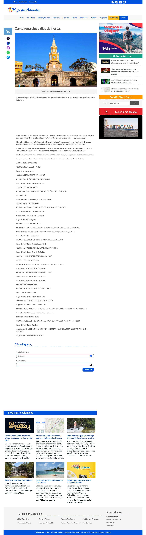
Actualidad (31, 18)
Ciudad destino (21, 361)
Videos (94, 18)
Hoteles (66, 18)
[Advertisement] (55, 118)
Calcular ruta (88, 369)
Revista (123, 18)
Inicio (22, 18)
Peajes (74, 18)
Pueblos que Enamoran (90, 519)
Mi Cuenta (114, 18)
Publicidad (23, 2)
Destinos (56, 18)
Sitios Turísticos (23, 519)
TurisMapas (110, 526)
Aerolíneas (84, 18)
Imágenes (103, 18)
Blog (15, 2)
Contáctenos (87, 523)
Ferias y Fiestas (44, 18)
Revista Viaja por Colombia (71, 523)
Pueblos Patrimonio (68, 519)
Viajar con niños (112, 517)
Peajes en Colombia (46, 523)
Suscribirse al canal (126, 111)
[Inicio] (34, 10)
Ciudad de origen (22, 352)
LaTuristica (110, 523)
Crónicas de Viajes (24, 523)
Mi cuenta (33, 2)
